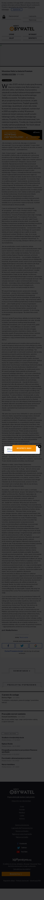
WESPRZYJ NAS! (24, 448)
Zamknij (9, 451)
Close (39, 446)
